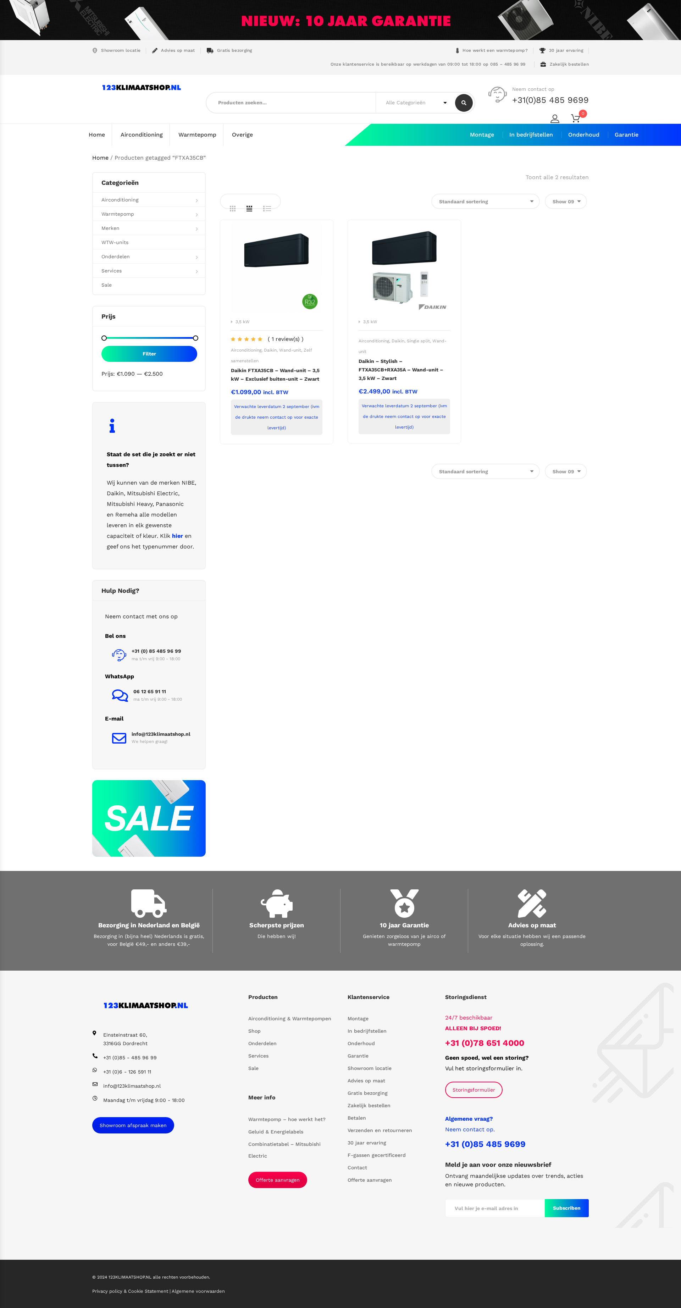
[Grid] (232, 209)
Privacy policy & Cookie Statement (131, 1291)
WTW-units (114, 242)
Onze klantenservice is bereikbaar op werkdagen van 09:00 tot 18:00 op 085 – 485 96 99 (427, 64)
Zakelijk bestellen (569, 64)
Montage (482, 134)
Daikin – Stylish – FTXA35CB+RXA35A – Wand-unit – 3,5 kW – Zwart (401, 369)
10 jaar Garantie (404, 925)
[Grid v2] (249, 209)
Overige (242, 134)
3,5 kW (243, 321)
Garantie (626, 134)
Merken (110, 228)
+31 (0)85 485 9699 (485, 1144)
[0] (580, 119)
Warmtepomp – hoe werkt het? (287, 1119)
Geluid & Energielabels (275, 1132)
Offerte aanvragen (278, 1180)
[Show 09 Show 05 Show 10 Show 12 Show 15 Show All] (566, 201)
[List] (267, 209)
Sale (106, 285)
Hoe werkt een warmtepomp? (495, 50)
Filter (149, 354)
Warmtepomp (197, 134)
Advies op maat (178, 50)
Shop (254, 1031)
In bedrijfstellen (531, 134)
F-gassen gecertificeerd (377, 1155)
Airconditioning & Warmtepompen (289, 1018)
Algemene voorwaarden (198, 1291)
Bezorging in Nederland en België (149, 925)
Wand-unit (290, 350)
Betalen (357, 1118)
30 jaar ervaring (566, 50)
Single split (418, 340)
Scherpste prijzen (276, 925)
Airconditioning (142, 134)
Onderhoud (583, 134)
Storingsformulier (474, 1090)
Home (97, 134)
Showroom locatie (120, 50)
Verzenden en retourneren (380, 1130)
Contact (357, 1167)
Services (111, 271)
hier (177, 535)
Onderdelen (115, 256)
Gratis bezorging (234, 50)
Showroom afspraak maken (133, 1125)
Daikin (270, 350)
